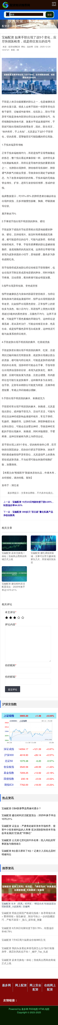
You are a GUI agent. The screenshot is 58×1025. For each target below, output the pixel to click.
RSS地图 (33, 1009)
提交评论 (12, 689)
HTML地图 (44, 1009)
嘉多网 (6, 985)
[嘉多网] (16, 5)
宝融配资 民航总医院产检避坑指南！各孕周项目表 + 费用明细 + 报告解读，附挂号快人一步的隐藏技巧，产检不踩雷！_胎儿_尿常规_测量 (28, 916)
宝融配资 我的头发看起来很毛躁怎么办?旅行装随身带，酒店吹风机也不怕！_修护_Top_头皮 (28, 949)
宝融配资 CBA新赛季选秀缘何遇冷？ (21, 808)
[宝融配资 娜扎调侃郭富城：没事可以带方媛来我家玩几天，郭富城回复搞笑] (43, 542)
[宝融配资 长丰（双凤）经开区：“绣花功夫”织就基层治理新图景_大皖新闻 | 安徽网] (29, 887)
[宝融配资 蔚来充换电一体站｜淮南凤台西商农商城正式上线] (14, 542)
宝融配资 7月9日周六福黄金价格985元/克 (24, 939)
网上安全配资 (35, 987)
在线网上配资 (50, 987)
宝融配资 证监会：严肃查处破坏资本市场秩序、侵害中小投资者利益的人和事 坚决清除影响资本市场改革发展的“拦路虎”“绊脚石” (28, 829)
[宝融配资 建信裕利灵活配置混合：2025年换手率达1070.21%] (14, 573)
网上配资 (21, 985)
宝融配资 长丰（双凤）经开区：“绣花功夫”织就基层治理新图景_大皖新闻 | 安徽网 (29, 905)
